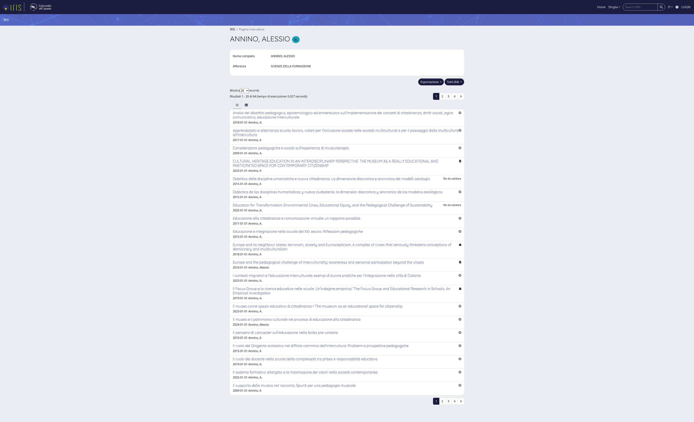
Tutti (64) (453, 82)
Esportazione (430, 82)
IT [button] (669, 7)
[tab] (237, 105)
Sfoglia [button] (613, 7)
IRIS (232, 29)
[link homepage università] (40, 7)
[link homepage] (13, 7)
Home (601, 7)
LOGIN (685, 7)
